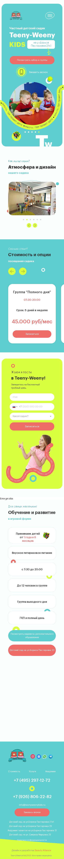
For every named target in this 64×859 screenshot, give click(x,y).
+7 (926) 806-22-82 (32, 797)
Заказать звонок (38, 72)
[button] (32, 60)
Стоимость (14, 771)
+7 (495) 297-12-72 (32, 780)
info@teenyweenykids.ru (32, 805)
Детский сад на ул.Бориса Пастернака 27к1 (31, 822)
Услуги (32, 771)
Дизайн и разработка (31, 850)
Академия (50, 771)
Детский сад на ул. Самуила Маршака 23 (30, 835)
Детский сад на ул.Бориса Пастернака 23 (30, 826)
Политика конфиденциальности (32, 840)
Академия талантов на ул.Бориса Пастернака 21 (32, 831)
